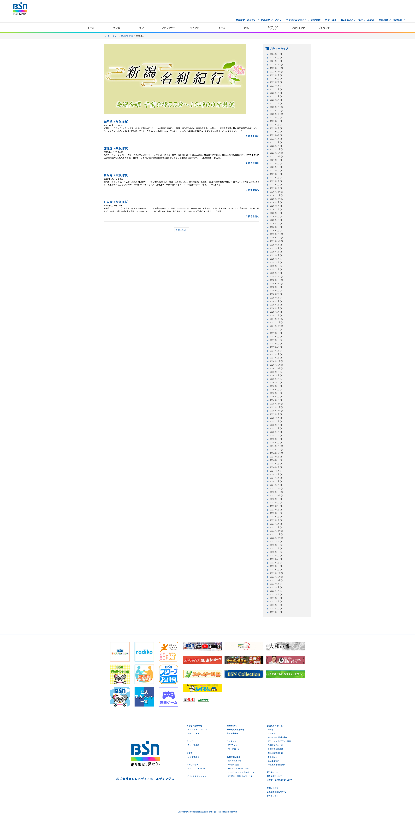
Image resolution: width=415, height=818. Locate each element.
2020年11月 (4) (277, 195)
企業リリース (193, 733)
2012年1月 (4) (276, 569)
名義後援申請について (276, 791)
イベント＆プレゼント (196, 776)
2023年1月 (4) (276, 103)
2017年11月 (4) (277, 322)
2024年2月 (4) (276, 57)
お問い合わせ (272, 787)
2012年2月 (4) (276, 566)
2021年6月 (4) (276, 170)
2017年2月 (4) (276, 354)
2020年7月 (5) (276, 209)
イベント (194, 27)
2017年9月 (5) (276, 329)
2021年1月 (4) (276, 188)
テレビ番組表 (193, 745)
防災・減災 (330, 19)
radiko (370, 19)
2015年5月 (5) (276, 428)
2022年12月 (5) (277, 107)
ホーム (90, 27)
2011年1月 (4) (276, 612)
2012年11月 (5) (277, 534)
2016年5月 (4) (276, 386)
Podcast (383, 19)
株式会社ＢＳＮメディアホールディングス (145, 779)
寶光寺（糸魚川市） (117, 175)
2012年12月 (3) (277, 530)
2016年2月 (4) (276, 396)
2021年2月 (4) (276, 184)
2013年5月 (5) (276, 513)
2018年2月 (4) (276, 311)
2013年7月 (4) (276, 506)
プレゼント (324, 27)
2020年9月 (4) (276, 202)
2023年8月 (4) (276, 78)
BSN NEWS (232, 725)
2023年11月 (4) (277, 68)
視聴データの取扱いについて (279, 780)
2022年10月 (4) (277, 114)
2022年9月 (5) (276, 117)
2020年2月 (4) (276, 227)
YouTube (397, 19)
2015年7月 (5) (276, 421)
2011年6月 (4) (276, 594)
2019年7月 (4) (276, 251)
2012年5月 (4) (276, 555)
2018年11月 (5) (277, 280)
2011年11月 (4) (277, 576)
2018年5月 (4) (276, 301)
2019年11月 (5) (277, 237)
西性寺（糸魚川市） (117, 148)
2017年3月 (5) (276, 350)
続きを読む (253, 136)
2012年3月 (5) (276, 562)
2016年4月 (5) (276, 389)
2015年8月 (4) (276, 417)
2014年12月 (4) (277, 446)
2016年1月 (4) (276, 400)
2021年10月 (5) (277, 156)
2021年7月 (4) (276, 167)
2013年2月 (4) (276, 523)
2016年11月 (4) (277, 364)
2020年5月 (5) (276, 216)
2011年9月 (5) (276, 583)
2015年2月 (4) (276, 439)
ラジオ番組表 (193, 756)
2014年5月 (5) (276, 470)
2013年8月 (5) (276, 502)
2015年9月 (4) (276, 414)
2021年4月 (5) (276, 177)
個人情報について (274, 776)
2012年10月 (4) (277, 538)
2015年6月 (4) (276, 425)
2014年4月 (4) (276, 474)
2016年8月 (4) (276, 375)
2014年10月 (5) (277, 453)
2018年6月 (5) (276, 297)
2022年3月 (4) (276, 138)
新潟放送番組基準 (275, 749)
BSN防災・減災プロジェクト (240, 776)
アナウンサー (168, 27)
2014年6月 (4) (276, 467)
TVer (359, 19)
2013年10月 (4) (277, 495)
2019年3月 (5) (276, 266)
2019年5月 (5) (276, 258)
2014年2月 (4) (276, 481)
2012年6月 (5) (276, 552)
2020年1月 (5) (276, 230)
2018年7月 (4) (276, 294)
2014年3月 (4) (276, 477)
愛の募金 (265, 19)
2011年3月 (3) (276, 605)
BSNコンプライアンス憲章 (279, 741)
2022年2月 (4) (276, 142)
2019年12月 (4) (277, 234)
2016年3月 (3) (276, 393)
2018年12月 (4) (277, 276)
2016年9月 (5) (276, 372)
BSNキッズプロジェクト (238, 768)
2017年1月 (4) (276, 357)
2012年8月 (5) (276, 545)
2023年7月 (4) (276, 82)
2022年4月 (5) (276, 135)
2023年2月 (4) (276, 100)
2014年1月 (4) (276, 485)
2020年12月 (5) (277, 191)
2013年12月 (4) (277, 488)
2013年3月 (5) (276, 520)
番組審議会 (272, 756)
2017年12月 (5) (277, 319)
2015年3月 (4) (276, 435)
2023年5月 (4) (276, 89)
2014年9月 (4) (276, 456)
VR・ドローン (234, 749)
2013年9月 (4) (276, 499)
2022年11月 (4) (277, 110)
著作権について (273, 772)
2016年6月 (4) (276, 382)
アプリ (277, 19)
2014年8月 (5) (276, 460)
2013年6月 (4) (276, 509)
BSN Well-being (234, 760)
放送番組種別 (273, 760)
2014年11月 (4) (277, 449)
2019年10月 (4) (277, 241)
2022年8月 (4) (276, 121)
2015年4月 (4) (276, 432)
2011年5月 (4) (276, 598)
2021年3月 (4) (276, 181)
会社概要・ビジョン (246, 19)
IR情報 (270, 729)
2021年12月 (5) (277, 149)
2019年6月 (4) (276, 255)
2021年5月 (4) (276, 174)
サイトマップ (272, 795)
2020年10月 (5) (277, 199)
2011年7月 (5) (276, 591)
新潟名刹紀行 (127, 36)
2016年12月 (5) (277, 361)
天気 (246, 27)
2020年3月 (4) (276, 223)
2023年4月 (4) (276, 93)
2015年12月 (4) (277, 403)
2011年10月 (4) (277, 580)
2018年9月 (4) (276, 287)
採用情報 (271, 733)
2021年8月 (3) (276, 163)
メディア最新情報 (194, 725)
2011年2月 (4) (276, 608)
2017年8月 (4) (276, 333)
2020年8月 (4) (276, 205)
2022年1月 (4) (276, 146)
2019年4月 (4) (276, 262)
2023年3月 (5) (276, 96)
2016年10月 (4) (277, 368)
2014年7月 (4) (276, 463)
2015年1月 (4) (276, 442)
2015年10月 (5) (277, 410)
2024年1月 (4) (276, 61)
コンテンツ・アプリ (272, 27)
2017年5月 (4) (276, 343)
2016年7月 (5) (276, 379)
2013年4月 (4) (276, 516)
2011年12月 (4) (277, 573)
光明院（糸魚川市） (117, 121)
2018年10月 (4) (277, 283)
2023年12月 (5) (277, 64)
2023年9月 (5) (276, 75)
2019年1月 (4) (276, 273)
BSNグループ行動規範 (277, 737)
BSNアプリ (232, 745)
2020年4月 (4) (276, 220)
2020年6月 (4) (276, 213)
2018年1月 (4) (276, 315)
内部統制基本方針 (275, 745)
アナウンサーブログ (196, 768)
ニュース (220, 27)
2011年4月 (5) (276, 601)
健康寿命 (315, 19)
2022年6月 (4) (276, 128)
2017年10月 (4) (277, 326)
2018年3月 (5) (276, 308)
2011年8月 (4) (276, 587)
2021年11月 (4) (277, 153)
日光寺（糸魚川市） (117, 202)
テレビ (116, 27)
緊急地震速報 (232, 733)
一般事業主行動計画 (276, 764)
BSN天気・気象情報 (235, 729)
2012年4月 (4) (276, 559)
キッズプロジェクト (296, 19)
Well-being (347, 19)
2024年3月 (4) (276, 54)
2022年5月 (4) (276, 131)
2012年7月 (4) (276, 548)
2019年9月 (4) (276, 244)
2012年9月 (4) (276, 541)
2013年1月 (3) (276, 527)
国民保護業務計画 (275, 752)
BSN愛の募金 (233, 764)
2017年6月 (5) (276, 340)
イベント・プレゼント (197, 729)
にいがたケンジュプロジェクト (241, 772)
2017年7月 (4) (276, 336)
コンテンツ (231, 741)
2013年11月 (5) (277, 492)
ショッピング (298, 27)
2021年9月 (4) (276, 160)
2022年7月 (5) (276, 124)
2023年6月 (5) (276, 85)
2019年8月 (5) (276, 248)
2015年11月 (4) (277, 407)
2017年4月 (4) (276, 347)
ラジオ (142, 27)
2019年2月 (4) (276, 269)
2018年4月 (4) (276, 304)
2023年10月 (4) (277, 71)
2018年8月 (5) (276, 290)
